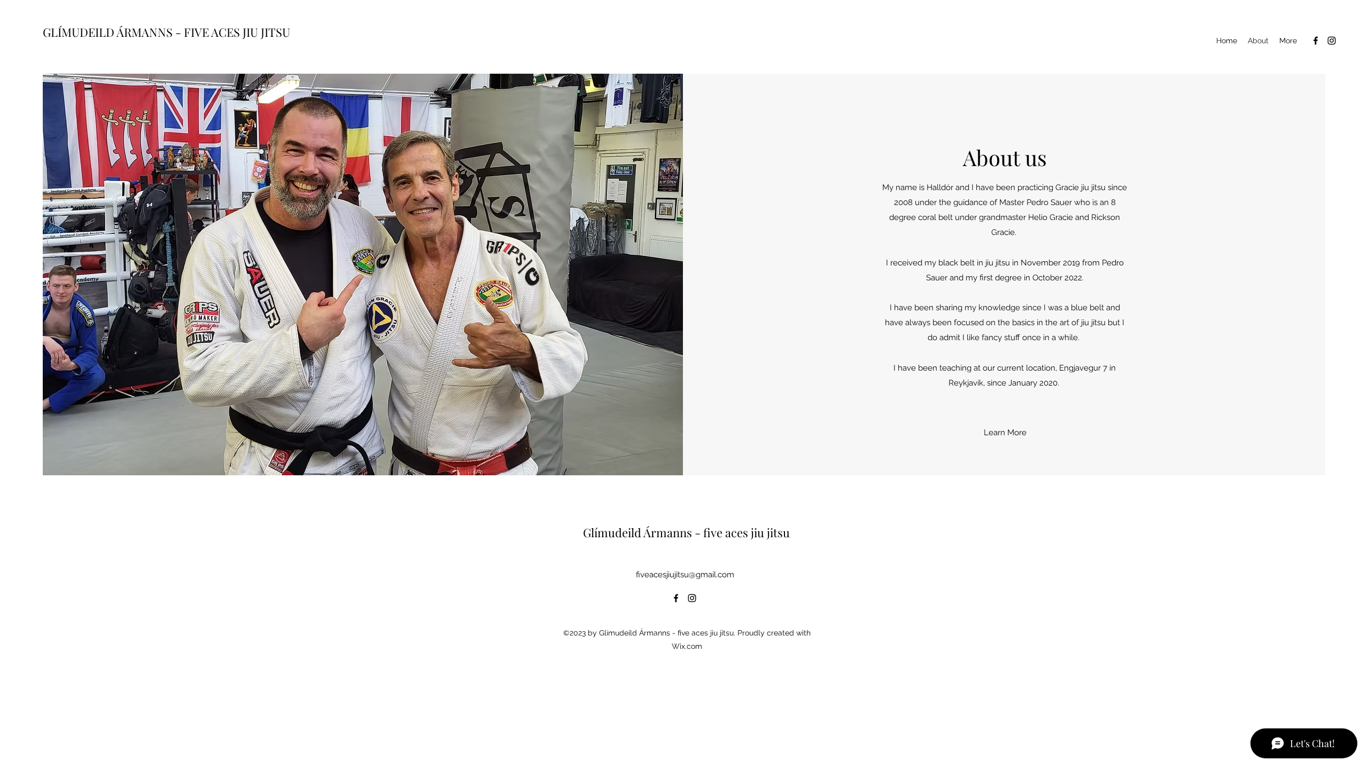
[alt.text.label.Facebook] (1315, 40)
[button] (1005, 433)
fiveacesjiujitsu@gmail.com (685, 574)
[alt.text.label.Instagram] (1331, 40)
